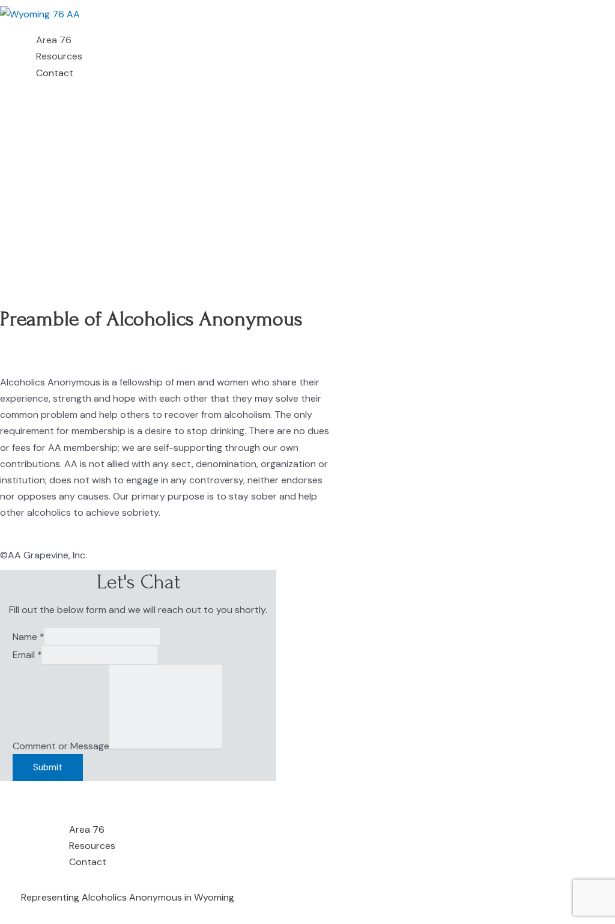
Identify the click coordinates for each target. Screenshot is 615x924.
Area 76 (53, 40)
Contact (54, 73)
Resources (59, 56)
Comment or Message (61, 746)
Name (28, 636)
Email (27, 654)
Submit (47, 767)
